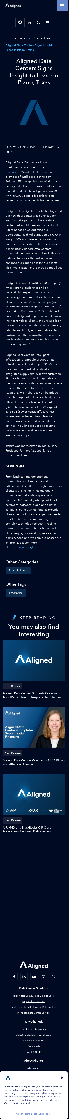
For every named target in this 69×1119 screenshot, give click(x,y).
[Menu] (62, 5)
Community (34, 1046)
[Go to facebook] (14, 976)
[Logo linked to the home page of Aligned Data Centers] (13, 5)
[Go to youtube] (33, 976)
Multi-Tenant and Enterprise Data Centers (33, 1007)
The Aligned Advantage (34, 1029)
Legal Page (44, 1113)
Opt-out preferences (26, 1113)
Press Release (18, 570)
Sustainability (34, 1052)
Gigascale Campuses (33, 1001)
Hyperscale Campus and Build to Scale (33, 995)
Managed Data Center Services (34, 1012)
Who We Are (34, 1068)
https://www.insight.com (25, 547)
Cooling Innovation (33, 1040)
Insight (15, 172)
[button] (62, 1078)
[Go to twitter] (53, 976)
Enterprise (16, 593)
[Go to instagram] (43, 976)
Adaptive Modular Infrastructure (33, 1035)
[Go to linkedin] (23, 976)
